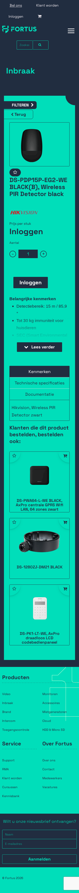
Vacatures (49, 787)
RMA (5, 769)
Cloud (46, 721)
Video (6, 694)
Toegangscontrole (15, 730)
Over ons (48, 760)
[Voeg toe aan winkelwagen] (63, 457)
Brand (6, 712)
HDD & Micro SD (53, 730)
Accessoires (51, 703)
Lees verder (42, 347)
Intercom (8, 721)
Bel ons (16, 5)
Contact (48, 769)
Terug (20, 114)
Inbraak (7, 703)
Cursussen (10, 787)
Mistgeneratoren (54, 712)
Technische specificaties (40, 383)
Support (8, 760)
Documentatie (39, 394)
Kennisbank (11, 796)
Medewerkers (52, 778)
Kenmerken (40, 371)
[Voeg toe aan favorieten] (15, 172)
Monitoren (50, 694)
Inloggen (16, 16)
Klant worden (47, 5)
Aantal (14, 243)
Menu (71, 31)
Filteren (20, 104)
